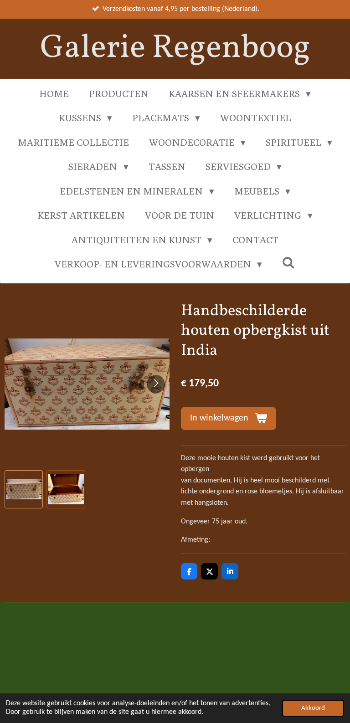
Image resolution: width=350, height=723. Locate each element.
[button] (24, 489)
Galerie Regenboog (175, 49)
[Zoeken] (288, 262)
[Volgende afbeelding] (156, 384)
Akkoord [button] (313, 708)
